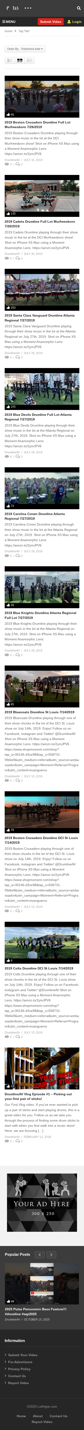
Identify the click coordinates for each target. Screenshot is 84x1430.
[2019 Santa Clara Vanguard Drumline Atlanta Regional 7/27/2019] (42, 290)
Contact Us (17, 1376)
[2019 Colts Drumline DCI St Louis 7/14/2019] (42, 943)
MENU (10, 22)
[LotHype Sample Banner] (42, 1230)
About (38, 1416)
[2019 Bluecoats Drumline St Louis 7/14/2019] (42, 686)
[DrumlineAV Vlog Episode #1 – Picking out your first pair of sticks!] (42, 1068)
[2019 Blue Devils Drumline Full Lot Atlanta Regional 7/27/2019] (42, 389)
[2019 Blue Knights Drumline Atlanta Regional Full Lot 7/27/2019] (42, 587)
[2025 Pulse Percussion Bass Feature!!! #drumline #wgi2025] (42, 1283)
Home (8, 31)
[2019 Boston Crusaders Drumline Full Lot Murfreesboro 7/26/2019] (42, 97)
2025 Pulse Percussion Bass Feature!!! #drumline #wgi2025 (35, 1311)
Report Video (18, 1383)
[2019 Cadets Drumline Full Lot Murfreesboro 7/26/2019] (42, 196)
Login (76, 22)
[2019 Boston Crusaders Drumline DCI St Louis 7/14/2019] (42, 812)
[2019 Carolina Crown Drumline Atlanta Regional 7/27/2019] (42, 488)
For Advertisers (20, 1362)
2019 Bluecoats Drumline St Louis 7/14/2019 (39, 712)
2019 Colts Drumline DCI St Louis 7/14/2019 (39, 968)
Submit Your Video (23, 1355)
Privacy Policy (19, 1369)
